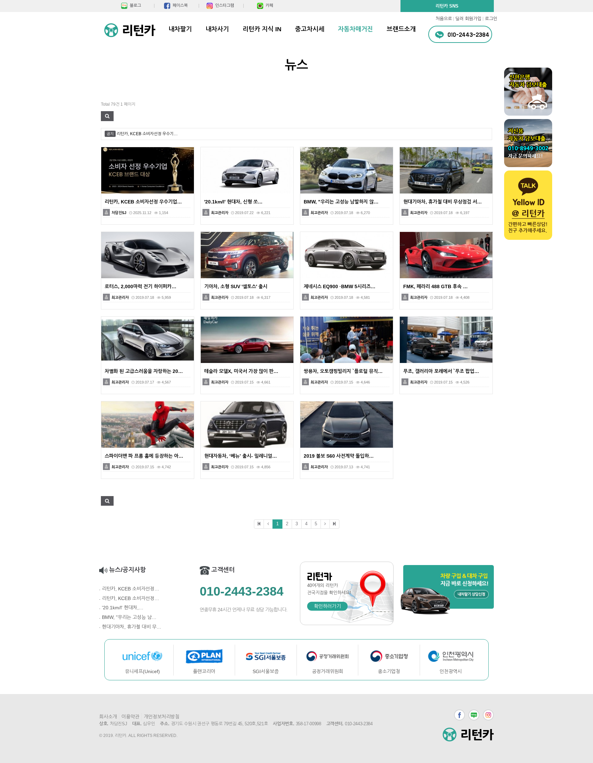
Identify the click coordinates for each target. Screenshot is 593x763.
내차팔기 (180, 29)
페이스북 (459, 714)
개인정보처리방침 (161, 716)
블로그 (473, 714)
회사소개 (108, 716)
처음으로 (443, 18)
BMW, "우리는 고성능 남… (129, 617)
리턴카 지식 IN (262, 29)
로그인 (491, 18)
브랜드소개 (401, 29)
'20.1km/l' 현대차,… (122, 607)
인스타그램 (488, 714)
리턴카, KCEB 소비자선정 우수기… (147, 133)
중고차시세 (309, 29)
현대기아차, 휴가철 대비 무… (131, 627)
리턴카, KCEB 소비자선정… (130, 588)
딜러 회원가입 (468, 18)
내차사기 (217, 29)
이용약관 (130, 716)
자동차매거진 (355, 29)
